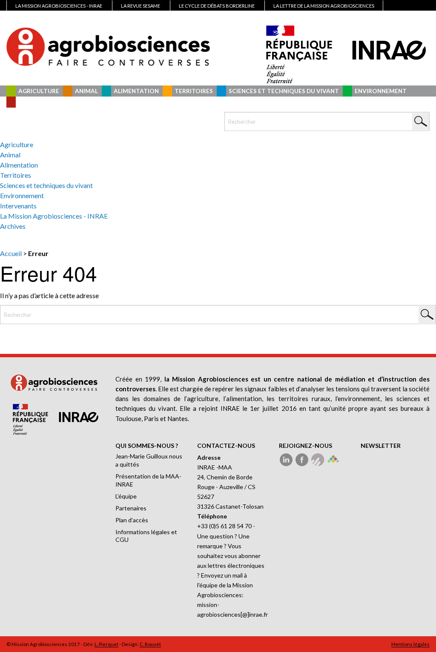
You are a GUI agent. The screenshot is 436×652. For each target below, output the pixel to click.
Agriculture (38, 91)
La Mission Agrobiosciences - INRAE (54, 216)
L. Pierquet (106, 644)
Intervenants (41, 102)
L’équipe (126, 496)
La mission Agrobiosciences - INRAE (58, 6)
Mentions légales (410, 644)
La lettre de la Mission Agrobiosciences (323, 6)
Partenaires (130, 508)
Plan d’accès (131, 520)
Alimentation (136, 91)
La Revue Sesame (140, 6)
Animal (86, 91)
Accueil (11, 253)
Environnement (381, 91)
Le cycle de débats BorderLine (217, 6)
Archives (13, 226)
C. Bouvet (150, 644)
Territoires (194, 91)
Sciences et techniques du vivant (284, 91)
